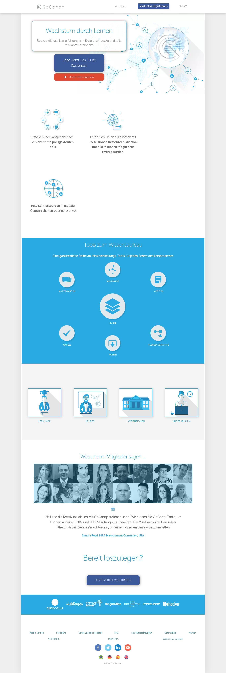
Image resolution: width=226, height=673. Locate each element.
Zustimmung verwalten (173, 639)
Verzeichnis (53, 638)
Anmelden (120, 6)
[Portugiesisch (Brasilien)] (101, 658)
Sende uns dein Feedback (90, 632)
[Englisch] (126, 658)
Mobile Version (37, 632)
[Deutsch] (109, 658)
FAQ (116, 632)
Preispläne (61, 632)
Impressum (113, 638)
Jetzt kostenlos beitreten (113, 580)
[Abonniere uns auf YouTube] (128, 648)
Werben (192, 632)
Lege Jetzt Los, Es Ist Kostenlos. (79, 63)
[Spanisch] (118, 658)
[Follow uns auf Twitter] (108, 648)
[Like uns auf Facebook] (98, 648)
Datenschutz (170, 632)
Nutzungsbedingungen (141, 632)
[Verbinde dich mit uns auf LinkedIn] (118, 648)
